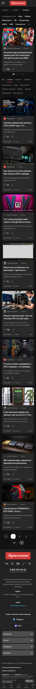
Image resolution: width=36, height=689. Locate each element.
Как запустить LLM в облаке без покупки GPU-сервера (17, 172)
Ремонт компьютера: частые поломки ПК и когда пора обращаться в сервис (18, 317)
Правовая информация (9, 671)
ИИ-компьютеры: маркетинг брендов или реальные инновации (18, 461)
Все (3, 79)
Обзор (20, 89)
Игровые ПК (24, 85)
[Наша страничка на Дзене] (12, 564)
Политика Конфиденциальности (11, 667)
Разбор (27, 16)
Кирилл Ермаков (12, 263)
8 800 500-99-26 (18, 569)
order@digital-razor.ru (18, 605)
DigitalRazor (10, 119)
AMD (11, 24)
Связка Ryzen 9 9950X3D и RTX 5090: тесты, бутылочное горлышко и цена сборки (16, 510)
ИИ (15, 20)
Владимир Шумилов (13, 48)
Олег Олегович (12, 504)
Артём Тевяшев (12, 215)
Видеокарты (7, 20)
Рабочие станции (8, 89)
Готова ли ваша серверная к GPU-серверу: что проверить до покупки (18, 365)
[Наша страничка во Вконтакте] (6, 564)
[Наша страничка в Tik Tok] (23, 564)
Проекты (27, 79)
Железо (28, 89)
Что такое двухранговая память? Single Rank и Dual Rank (17, 220)
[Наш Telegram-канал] (29, 564)
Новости (18, 79)
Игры (20, 16)
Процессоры (24, 20)
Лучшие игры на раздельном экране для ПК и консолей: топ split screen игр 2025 (18, 55)
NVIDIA (4, 24)
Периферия (6, 93)
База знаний (18, 93)
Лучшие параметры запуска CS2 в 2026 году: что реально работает (17, 124)
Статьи (10, 79)
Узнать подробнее (7, 682)
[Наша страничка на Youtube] (18, 564)
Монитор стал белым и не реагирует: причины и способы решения (16, 269)
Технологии (20, 24)
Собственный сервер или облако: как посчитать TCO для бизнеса (17, 413)
